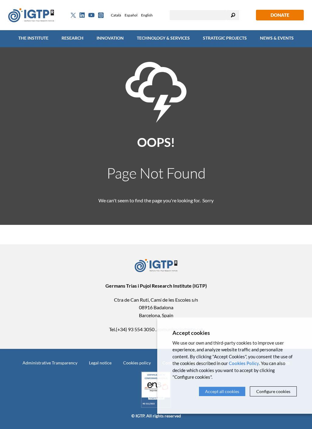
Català (116, 15)
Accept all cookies (222, 391)
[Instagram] (101, 15)
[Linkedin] (82, 15)
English (147, 15)
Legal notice (100, 362)
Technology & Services (163, 38)
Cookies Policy (244, 363)
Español (131, 15)
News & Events (277, 38)
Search (233, 15)
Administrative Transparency (50, 362)
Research (72, 38)
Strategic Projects (225, 38)
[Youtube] (91, 15)
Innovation (110, 38)
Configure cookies (273, 391)
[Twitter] (73, 15)
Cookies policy (137, 362)
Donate (280, 15)
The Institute (33, 38)
